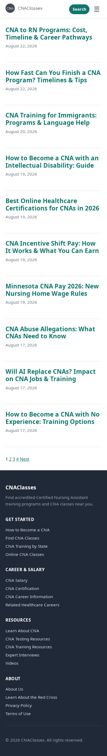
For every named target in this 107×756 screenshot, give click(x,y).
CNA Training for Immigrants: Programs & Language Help (51, 119)
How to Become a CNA (27, 529)
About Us (14, 689)
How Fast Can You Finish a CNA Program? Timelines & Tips (52, 76)
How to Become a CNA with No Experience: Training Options (52, 418)
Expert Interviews (22, 655)
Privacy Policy (18, 705)
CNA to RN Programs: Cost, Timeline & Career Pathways (48, 33)
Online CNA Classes (24, 554)
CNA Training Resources (28, 646)
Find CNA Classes (22, 538)
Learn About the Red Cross (31, 697)
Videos (11, 663)
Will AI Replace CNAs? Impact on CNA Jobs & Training (50, 375)
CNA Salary (16, 580)
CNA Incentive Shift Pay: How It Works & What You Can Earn (52, 247)
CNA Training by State (26, 546)
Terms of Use (18, 713)
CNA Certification (22, 588)
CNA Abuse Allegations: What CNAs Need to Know (50, 333)
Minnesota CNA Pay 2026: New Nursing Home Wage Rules (52, 290)
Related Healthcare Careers (32, 604)
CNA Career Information (29, 596)
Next (24, 459)
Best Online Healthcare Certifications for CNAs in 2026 (52, 204)
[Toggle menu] (97, 9)
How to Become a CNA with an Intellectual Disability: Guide (52, 162)
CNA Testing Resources (27, 638)
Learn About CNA (22, 630)
